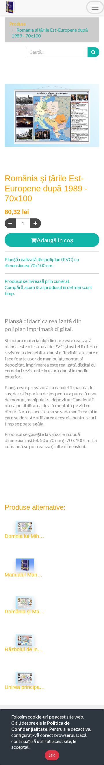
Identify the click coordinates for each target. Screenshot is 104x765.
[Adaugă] (35, 223)
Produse (17, 23)
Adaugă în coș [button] (55, 239)
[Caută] (93, 52)
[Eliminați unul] (10, 223)
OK (52, 755)
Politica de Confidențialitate (40, 726)
